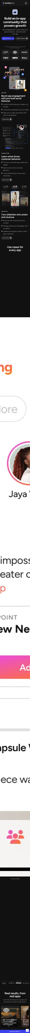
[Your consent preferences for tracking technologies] (27, 1030)
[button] (26, 3)
